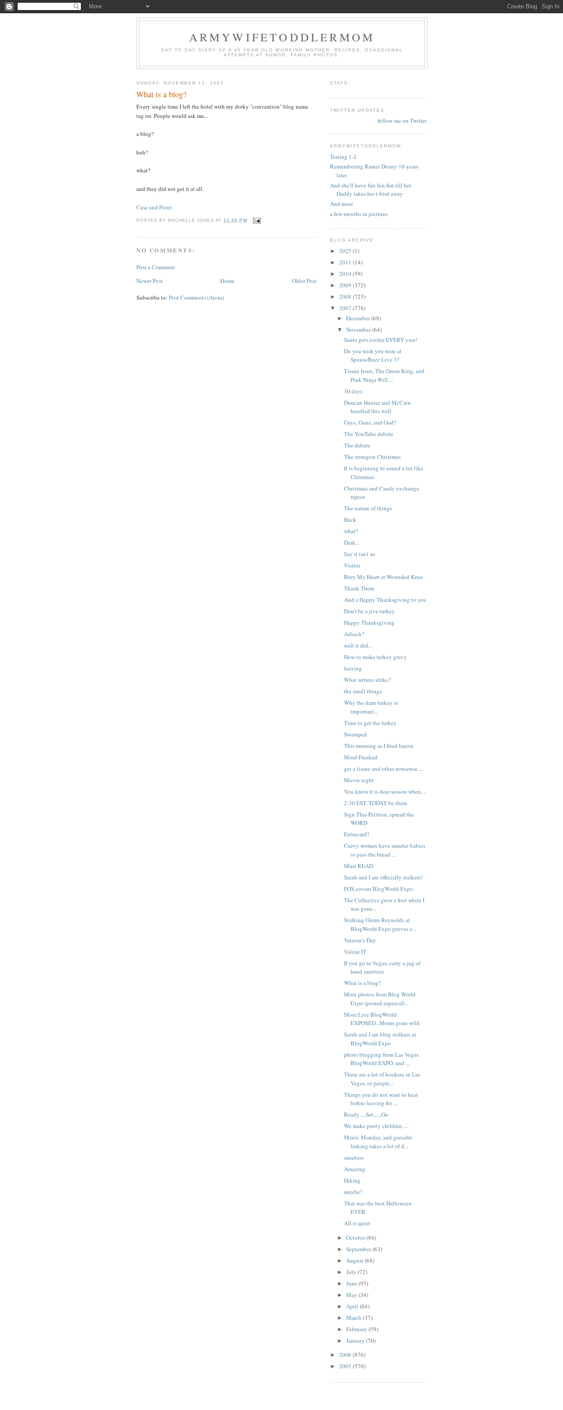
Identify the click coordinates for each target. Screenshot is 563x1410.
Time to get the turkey (370, 723)
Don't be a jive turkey (369, 611)
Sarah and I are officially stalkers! (383, 877)
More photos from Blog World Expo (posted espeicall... (380, 998)
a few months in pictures (359, 214)
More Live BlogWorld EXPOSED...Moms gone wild (382, 1019)
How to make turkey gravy (375, 657)
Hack (350, 520)
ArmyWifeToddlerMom (282, 36)
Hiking (352, 1180)
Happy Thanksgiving (369, 622)
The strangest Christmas (372, 457)
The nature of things (368, 508)
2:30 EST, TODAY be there (375, 803)
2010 (346, 274)
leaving (353, 668)
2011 (346, 262)
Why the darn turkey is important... (371, 707)
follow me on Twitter (402, 121)
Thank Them (359, 588)
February (357, 1329)
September (359, 1249)
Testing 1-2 (343, 157)
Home (227, 281)
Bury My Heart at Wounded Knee (383, 577)
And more (341, 204)
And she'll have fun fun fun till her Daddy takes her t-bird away (370, 189)
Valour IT (355, 952)
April (353, 1306)
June (352, 1283)
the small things (363, 691)
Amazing (355, 1169)
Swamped (355, 734)
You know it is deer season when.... (385, 791)
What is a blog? (362, 983)
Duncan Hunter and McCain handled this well (377, 407)
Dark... (351, 542)
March (354, 1318)
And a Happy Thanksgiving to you (385, 600)
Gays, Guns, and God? (370, 422)
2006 (346, 1355)
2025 (346, 251)
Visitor (352, 565)
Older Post (304, 281)
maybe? (353, 1192)
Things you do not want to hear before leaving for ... (381, 1099)
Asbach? (354, 634)
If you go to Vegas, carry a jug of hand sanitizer (382, 967)
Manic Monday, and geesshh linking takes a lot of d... (378, 1141)
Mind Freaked (360, 757)
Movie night (359, 780)
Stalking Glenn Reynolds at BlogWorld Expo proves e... (380, 924)
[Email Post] (256, 220)
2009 (346, 285)
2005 (346, 1366)
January (356, 1340)
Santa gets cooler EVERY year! (380, 340)
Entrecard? (356, 834)
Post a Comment (155, 267)
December (358, 318)
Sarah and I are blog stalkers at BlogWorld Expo (380, 1038)
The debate (357, 445)
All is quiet (357, 1223)
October (356, 1238)
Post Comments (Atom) (196, 297)
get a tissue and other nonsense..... (384, 769)
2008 (346, 296)
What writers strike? (367, 680)
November (359, 329)
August (355, 1260)
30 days (353, 391)
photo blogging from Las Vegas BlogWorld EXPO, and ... (381, 1059)
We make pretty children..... (376, 1126)
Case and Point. (154, 207)
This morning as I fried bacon (378, 746)
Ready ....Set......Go (366, 1114)
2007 (346, 308)
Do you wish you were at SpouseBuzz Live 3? (373, 355)
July (352, 1272)
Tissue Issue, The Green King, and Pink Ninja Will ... (384, 375)
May (352, 1295)
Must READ (358, 866)
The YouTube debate (368, 434)
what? (351, 531)
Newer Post (149, 281)
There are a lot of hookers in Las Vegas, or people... (382, 1078)
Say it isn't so (359, 554)
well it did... (358, 645)
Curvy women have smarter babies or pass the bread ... (384, 850)
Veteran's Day (360, 940)
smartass (354, 1157)
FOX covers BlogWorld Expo (378, 889)
